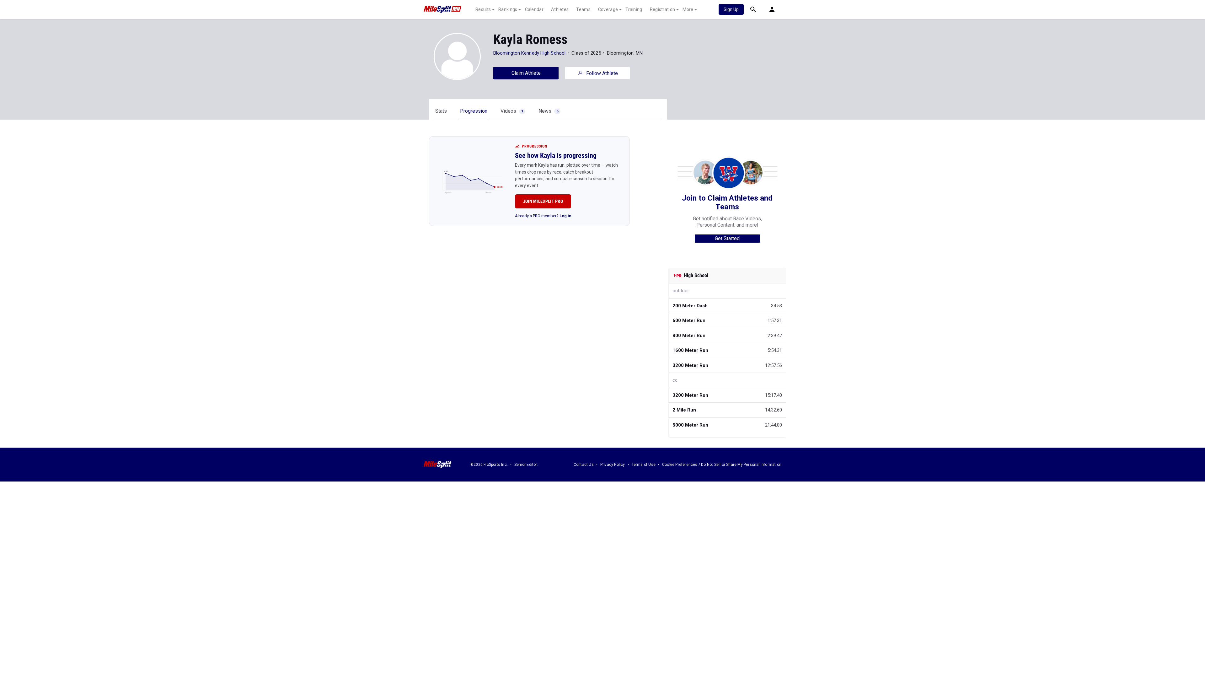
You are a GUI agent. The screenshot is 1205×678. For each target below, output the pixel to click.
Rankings (507, 9)
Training (633, 9)
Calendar (534, 9)
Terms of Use (644, 464)
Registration (662, 9)
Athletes (560, 9)
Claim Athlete (526, 73)
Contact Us (584, 464)
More (688, 9)
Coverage (608, 9)
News (548, 111)
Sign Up (731, 9)
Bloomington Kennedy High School (529, 53)
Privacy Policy (612, 464)
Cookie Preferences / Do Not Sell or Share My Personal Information (721, 464)
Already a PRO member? (543, 215)
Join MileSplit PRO (543, 201)
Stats (441, 111)
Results (483, 9)
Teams (583, 9)
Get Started (727, 238)
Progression (473, 111)
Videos (512, 111)
